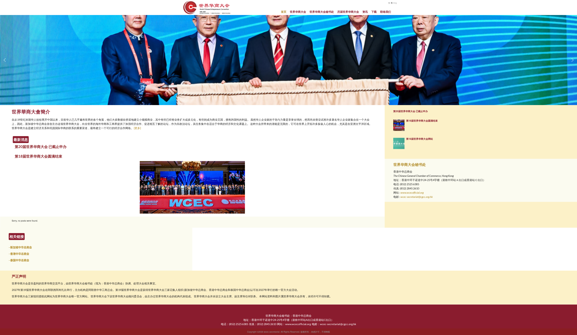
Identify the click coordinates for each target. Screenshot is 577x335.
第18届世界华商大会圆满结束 (38, 156)
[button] (4, 60)
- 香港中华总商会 (19, 253)
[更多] (137, 128)
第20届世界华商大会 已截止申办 (41, 146)
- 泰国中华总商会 (19, 260)
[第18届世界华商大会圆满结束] (192, 212)
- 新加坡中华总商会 (20, 247)
